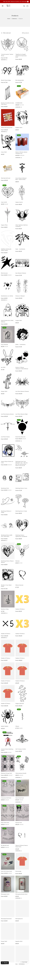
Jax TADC (3, 367)
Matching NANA (5, 488)
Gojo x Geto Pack (19, 798)
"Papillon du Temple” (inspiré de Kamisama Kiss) (21, 56)
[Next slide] (28, 1)
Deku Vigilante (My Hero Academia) (21, 225)
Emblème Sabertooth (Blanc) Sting (6, 249)
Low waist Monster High (21, 414)
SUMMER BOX (18, 103)
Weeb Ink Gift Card (5, 178)
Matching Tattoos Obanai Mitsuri (7, 561)
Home (8, 18)
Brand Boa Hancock (20, 436)
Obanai (17, 726)
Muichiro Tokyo (5, 609)
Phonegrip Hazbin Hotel (21, 894)
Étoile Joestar (4, 273)
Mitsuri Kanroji (19, 585)
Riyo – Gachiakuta (20, 964)
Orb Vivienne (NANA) (20, 749)
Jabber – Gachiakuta (20, 344)
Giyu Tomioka (4, 344)
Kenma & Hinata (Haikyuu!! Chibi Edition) (21, 368)
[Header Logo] (14, 6)
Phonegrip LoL (19, 918)
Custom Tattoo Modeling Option (7, 749)
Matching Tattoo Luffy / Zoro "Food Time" (7, 536)
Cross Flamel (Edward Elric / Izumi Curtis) (20, 179)
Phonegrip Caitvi (5, 894)
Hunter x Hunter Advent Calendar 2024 (21, 152)
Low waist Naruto (5, 436)
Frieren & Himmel (20, 296)
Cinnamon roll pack (6, 798)
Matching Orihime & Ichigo (6, 511)
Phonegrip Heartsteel (6, 918)
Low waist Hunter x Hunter (22, 391)
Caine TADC (4, 152)
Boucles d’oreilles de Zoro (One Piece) (7, 103)
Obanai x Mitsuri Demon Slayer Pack (21, 846)
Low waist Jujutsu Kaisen (7, 414)
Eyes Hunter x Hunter (20, 273)
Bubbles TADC (18, 127)
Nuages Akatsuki (19, 703)
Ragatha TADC (18, 941)
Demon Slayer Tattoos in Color (7, 462)
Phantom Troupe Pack (6, 773)
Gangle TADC (18, 320)
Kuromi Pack (18, 822)
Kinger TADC (4, 391)
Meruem (17, 561)
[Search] (24, 6)
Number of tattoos (20, 609)
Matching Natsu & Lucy (21, 488)
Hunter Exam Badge (6, 80)
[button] (2, 5)
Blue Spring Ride (19, 80)
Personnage (18, 871)
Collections (14, 18)
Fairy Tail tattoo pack (6, 871)
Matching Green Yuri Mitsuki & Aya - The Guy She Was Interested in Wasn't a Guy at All (21, 463)
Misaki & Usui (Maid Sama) (6, 585)
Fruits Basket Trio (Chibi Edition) (7, 321)
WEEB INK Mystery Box (6, 127)
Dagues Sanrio (19, 202)
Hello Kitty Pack (5, 822)
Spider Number (4, 726)
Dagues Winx (4, 225)
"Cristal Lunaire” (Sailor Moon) (7, 55)
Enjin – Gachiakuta (20, 249)
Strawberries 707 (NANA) (7, 296)
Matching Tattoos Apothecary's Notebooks (21, 536)
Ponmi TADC (4, 941)
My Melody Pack (5, 845)
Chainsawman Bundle (20, 773)
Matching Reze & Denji (21, 511)
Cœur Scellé (4, 202)
